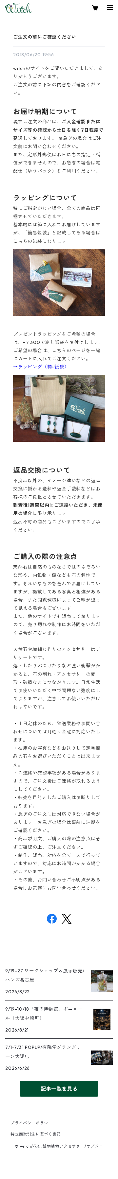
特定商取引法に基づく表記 (35, 1134)
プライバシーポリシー (31, 1122)
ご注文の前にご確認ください (44, 37)
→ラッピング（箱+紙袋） (41, 367)
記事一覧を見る (59, 1088)
